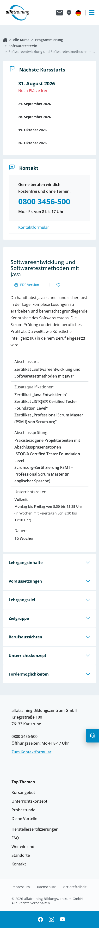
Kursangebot (23, 792)
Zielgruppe (19, 618)
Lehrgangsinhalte (26, 562)
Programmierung (49, 39)
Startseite (5, 40)
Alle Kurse (21, 39)
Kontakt (19, 864)
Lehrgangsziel (22, 599)
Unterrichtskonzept (27, 655)
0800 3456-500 (24, 736)
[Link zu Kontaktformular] (59, 13)
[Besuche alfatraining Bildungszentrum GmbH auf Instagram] (51, 919)
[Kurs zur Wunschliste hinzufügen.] (58, 285)
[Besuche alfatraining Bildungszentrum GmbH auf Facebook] (40, 919)
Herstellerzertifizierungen (35, 829)
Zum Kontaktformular (31, 752)
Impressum (21, 887)
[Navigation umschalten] (89, 12)
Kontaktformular (33, 227)
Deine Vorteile (24, 818)
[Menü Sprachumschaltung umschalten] (78, 13)
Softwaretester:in (23, 45)
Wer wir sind (23, 846)
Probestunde (23, 810)
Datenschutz (46, 887)
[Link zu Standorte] (69, 13)
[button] (92, 735)
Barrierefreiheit (74, 887)
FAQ (15, 838)
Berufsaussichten (25, 637)
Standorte (21, 855)
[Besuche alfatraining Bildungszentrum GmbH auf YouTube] (62, 919)
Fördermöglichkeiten (29, 674)
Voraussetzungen (25, 581)
